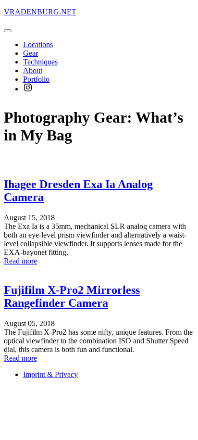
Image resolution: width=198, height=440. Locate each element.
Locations (38, 44)
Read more (20, 261)
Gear (30, 53)
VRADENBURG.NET (40, 12)
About (32, 70)
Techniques (40, 62)
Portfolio (36, 79)
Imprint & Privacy (50, 374)
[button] (8, 30)
